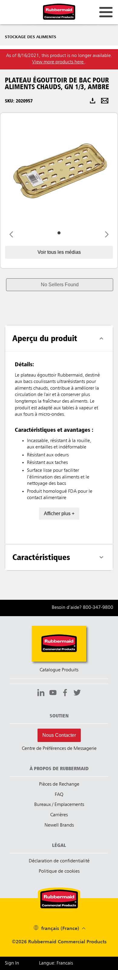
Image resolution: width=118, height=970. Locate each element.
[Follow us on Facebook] (65, 693)
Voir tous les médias (59, 252)
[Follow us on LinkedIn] (40, 693)
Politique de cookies (59, 871)
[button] (59, 284)
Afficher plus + (59, 513)
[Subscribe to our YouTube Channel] (53, 693)
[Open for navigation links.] (106, 12)
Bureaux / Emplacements (59, 804)
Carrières (59, 815)
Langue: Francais (56, 963)
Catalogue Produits (59, 670)
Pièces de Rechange (59, 784)
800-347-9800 (98, 607)
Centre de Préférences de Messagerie (59, 748)
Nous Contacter (59, 735)
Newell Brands (59, 825)
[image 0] (59, 232)
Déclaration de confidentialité (59, 861)
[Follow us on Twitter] (77, 693)
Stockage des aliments (30, 37)
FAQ (59, 794)
